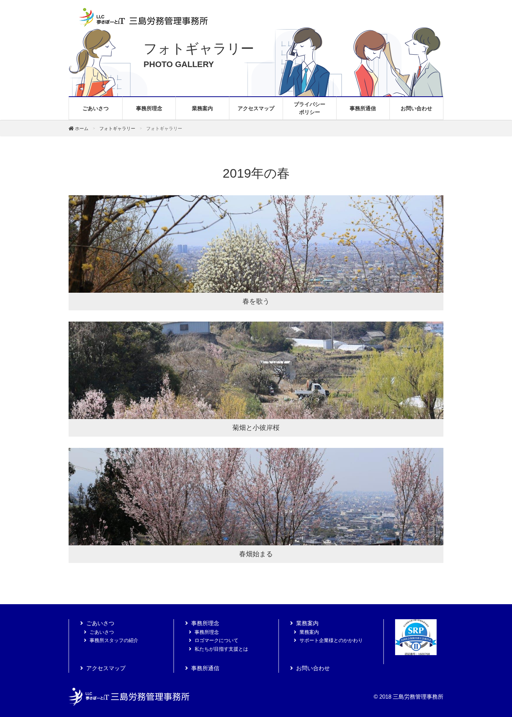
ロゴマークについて (216, 640)
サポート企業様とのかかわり (331, 640)
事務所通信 (363, 108)
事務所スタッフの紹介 (114, 640)
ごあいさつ (95, 108)
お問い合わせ (416, 108)
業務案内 (202, 108)
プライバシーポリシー (309, 108)
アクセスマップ (256, 108)
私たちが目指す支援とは (221, 649)
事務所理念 (149, 108)
